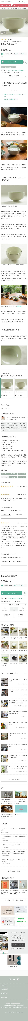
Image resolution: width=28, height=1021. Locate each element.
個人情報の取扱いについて (10, 1005)
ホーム (2, 8)
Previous (1, 22)
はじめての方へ (4, 985)
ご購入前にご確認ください (11, 99)
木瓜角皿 (19, 306)
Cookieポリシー (20, 1005)
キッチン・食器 (9, 8)
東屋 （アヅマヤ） (6, 408)
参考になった (5, 514)
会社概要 (14, 1007)
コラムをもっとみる (14, 779)
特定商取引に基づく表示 (6, 1007)
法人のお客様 (4, 993)
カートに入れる (12, 62)
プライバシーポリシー (15, 1003)
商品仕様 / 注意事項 (14, 75)
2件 (10, 39)
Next (26, 22)
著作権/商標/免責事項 (22, 1007)
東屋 (5, 8)
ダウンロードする (18, 944)
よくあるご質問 (4, 989)
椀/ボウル (15, 8)
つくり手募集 (4, 997)
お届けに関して (18, 72)
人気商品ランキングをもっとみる (14, 900)
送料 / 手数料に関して (6, 72)
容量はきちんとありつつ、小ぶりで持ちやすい (15, 95)
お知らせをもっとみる (14, 871)
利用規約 (8, 1003)
